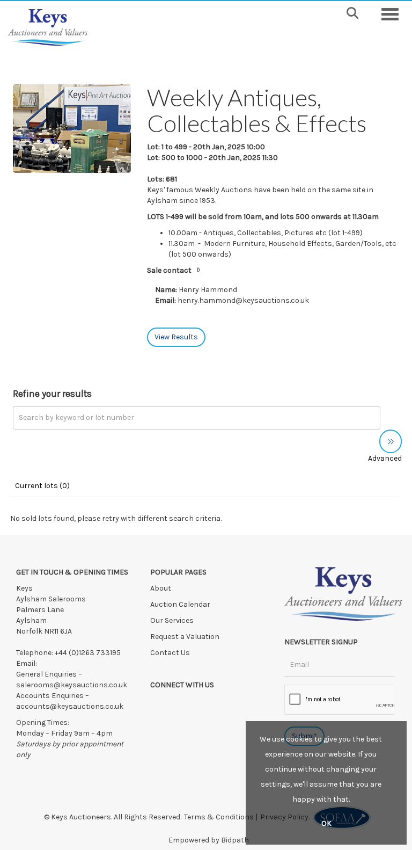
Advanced (385, 458)
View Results (176, 337)
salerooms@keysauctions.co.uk (71, 684)
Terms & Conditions (219, 817)
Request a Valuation (184, 636)
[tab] (273, 271)
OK (326, 823)
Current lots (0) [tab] (42, 485)
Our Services (172, 620)
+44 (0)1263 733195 (88, 652)
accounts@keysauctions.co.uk (69, 706)
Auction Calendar (181, 604)
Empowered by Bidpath (208, 840)
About (160, 588)
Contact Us (170, 652)
